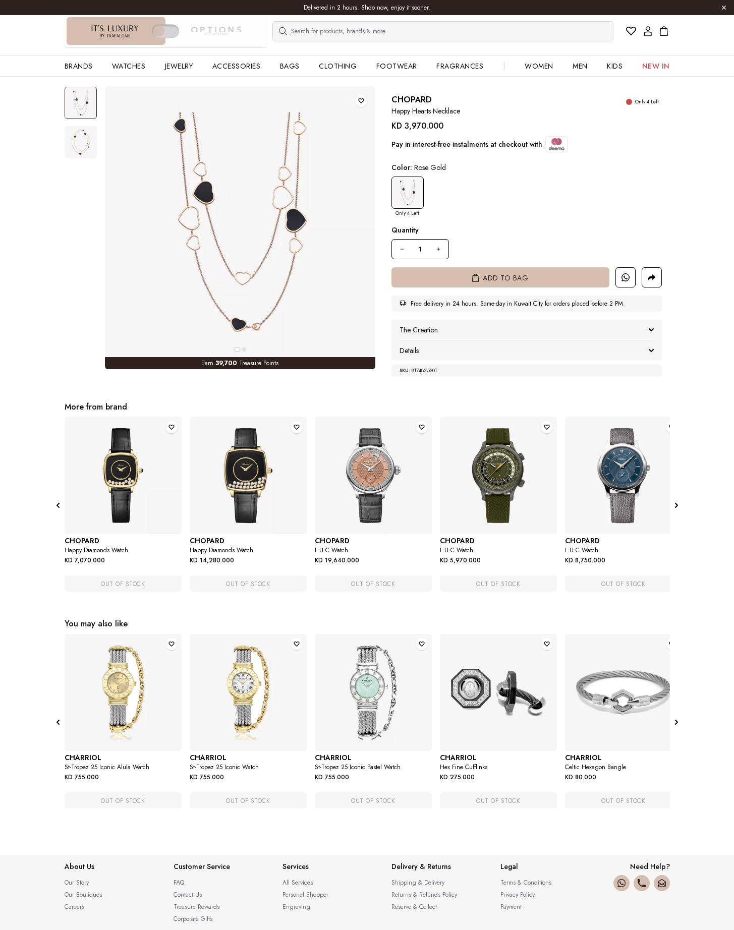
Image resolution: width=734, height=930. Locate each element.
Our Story (77, 882)
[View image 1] (81, 103)
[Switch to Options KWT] (216, 31)
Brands (79, 66)
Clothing (338, 66)
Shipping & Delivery (417, 882)
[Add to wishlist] (361, 101)
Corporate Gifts (193, 918)
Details (409, 350)
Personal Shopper (305, 894)
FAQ (179, 882)
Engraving (296, 906)
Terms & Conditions (525, 882)
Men (580, 66)
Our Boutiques (83, 894)
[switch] (165, 31)
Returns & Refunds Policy (424, 894)
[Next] (676, 505)
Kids (615, 66)
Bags (290, 66)
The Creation (419, 330)
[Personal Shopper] (625, 277)
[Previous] (58, 505)
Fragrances (459, 66)
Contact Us (188, 894)
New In (656, 66)
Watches (129, 66)
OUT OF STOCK (123, 584)
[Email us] (662, 883)
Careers (74, 906)
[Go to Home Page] (115, 31)
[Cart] (664, 31)
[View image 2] (81, 142)
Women (539, 66)
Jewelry (179, 66)
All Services (298, 882)
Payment (511, 906)
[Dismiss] (724, 8)
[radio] (407, 193)
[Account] (648, 31)
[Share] (652, 277)
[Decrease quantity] (402, 249)
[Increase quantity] (438, 249)
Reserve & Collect (414, 906)
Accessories (236, 66)
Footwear (396, 66)
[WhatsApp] (621, 883)
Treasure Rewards (196, 906)
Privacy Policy (517, 894)
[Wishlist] (631, 31)
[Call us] (642, 883)
